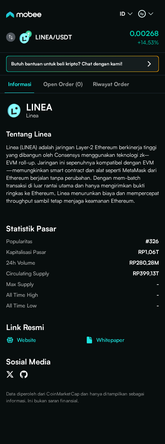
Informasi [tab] (19, 84)
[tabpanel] (82, 248)
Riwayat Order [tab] (111, 84)
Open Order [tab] (62, 84)
